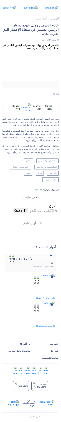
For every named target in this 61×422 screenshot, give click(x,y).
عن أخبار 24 (25, 344)
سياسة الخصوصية (50, 358)
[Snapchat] (15, 370)
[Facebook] (46, 370)
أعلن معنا (54, 344)
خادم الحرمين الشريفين (47, 161)
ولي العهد (53, 173)
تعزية (40, 173)
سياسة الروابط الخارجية (19, 351)
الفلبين (28, 161)
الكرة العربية (41, 18)
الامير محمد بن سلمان (20, 167)
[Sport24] (44, 403)
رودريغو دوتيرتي (50, 179)
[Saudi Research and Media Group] (13, 403)
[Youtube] (27, 370)
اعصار (28, 173)
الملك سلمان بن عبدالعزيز (46, 167)
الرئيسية (54, 18)
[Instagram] (34, 370)
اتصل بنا (54, 351)
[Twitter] (40, 370)
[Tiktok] (20, 370)
